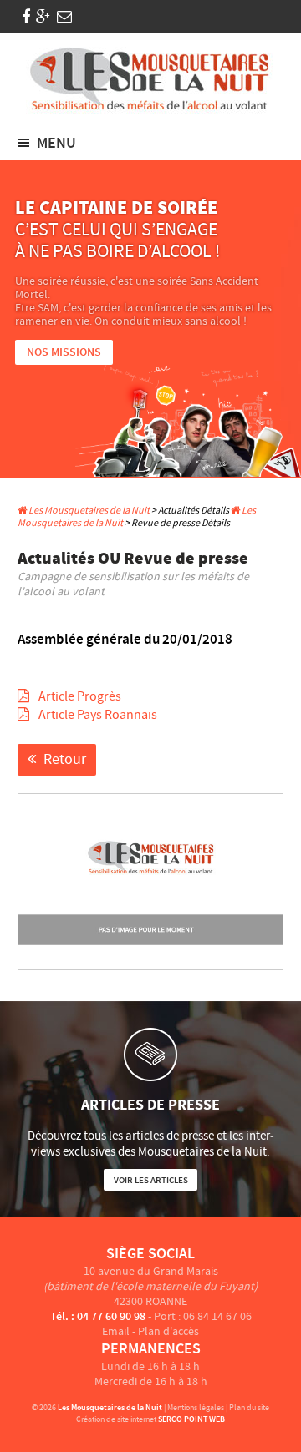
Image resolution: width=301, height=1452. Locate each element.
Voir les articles (151, 1180)
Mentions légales (195, 1407)
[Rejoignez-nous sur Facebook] (26, 17)
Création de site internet (116, 1419)
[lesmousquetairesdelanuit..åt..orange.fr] (64, 17)
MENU (56, 144)
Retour (64, 759)
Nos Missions (64, 352)
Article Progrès (78, 696)
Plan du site (249, 1407)
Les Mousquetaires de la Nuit (88, 510)
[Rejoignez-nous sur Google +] (43, 17)
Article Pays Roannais (96, 714)
